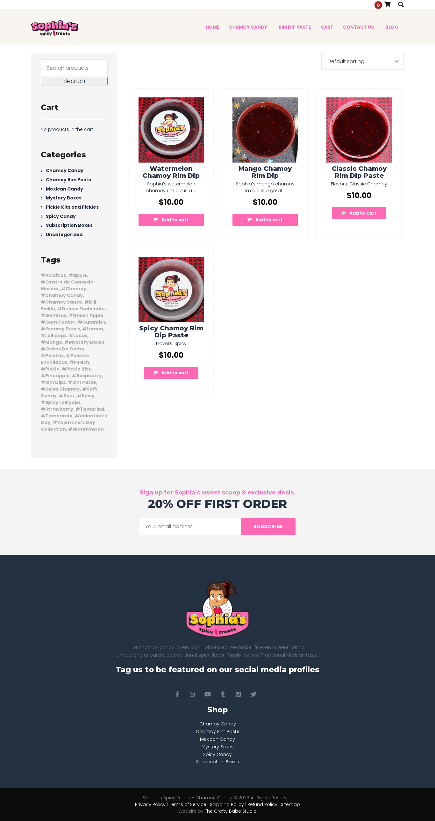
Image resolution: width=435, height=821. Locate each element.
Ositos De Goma (64, 349)
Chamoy (76, 288)
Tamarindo (59, 416)
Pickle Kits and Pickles (72, 207)
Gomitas (55, 315)
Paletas (54, 355)
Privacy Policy (150, 804)
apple (80, 275)
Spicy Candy (61, 216)
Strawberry (59, 409)
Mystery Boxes (64, 198)
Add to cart (175, 220)
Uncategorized (64, 234)
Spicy (88, 395)
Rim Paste (84, 382)
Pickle (52, 369)
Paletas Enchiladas (65, 358)
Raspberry (89, 375)
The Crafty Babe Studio (231, 811)
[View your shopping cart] (387, 4)
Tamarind (92, 409)
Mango (53, 342)
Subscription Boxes (69, 225)
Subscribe (268, 526)
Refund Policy (262, 804)
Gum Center (60, 322)
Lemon (95, 329)
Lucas (80, 335)
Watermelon (88, 429)
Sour (69, 395)
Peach (81, 362)
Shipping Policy (227, 804)
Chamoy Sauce (63, 302)
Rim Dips (55, 382)
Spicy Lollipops (63, 402)
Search (74, 81)
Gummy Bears (62, 329)
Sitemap (290, 804)
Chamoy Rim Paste (68, 179)
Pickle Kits (78, 369)
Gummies (94, 322)
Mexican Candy (64, 188)
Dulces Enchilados (84, 309)
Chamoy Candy (64, 170)
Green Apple (88, 315)
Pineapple (57, 375)
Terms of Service (187, 804)
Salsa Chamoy (62, 389)
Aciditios (55, 275)
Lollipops (56, 335)
